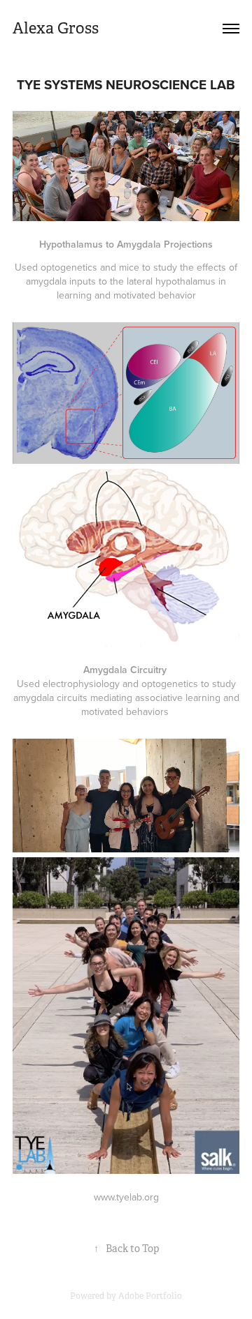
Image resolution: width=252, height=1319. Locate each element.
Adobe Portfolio (150, 1296)
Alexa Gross (56, 28)
